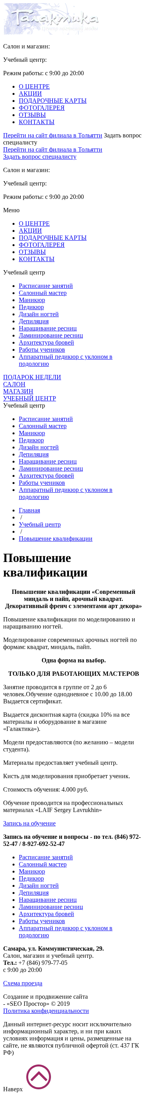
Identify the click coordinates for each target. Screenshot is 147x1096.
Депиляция (34, 321)
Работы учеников (42, 349)
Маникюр (32, 300)
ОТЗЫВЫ (32, 114)
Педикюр (31, 307)
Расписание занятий (46, 285)
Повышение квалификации (56, 538)
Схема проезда (22, 983)
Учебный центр (40, 524)
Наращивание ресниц (48, 328)
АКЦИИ (30, 93)
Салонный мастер (43, 292)
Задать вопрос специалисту (39, 156)
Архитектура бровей (46, 342)
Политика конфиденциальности (46, 1010)
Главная (29, 510)
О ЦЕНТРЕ (34, 86)
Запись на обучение (29, 823)
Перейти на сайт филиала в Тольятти (52, 135)
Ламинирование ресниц (51, 335)
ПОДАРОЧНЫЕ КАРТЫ (53, 100)
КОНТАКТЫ (36, 122)
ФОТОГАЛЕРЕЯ (42, 107)
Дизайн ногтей (39, 314)
